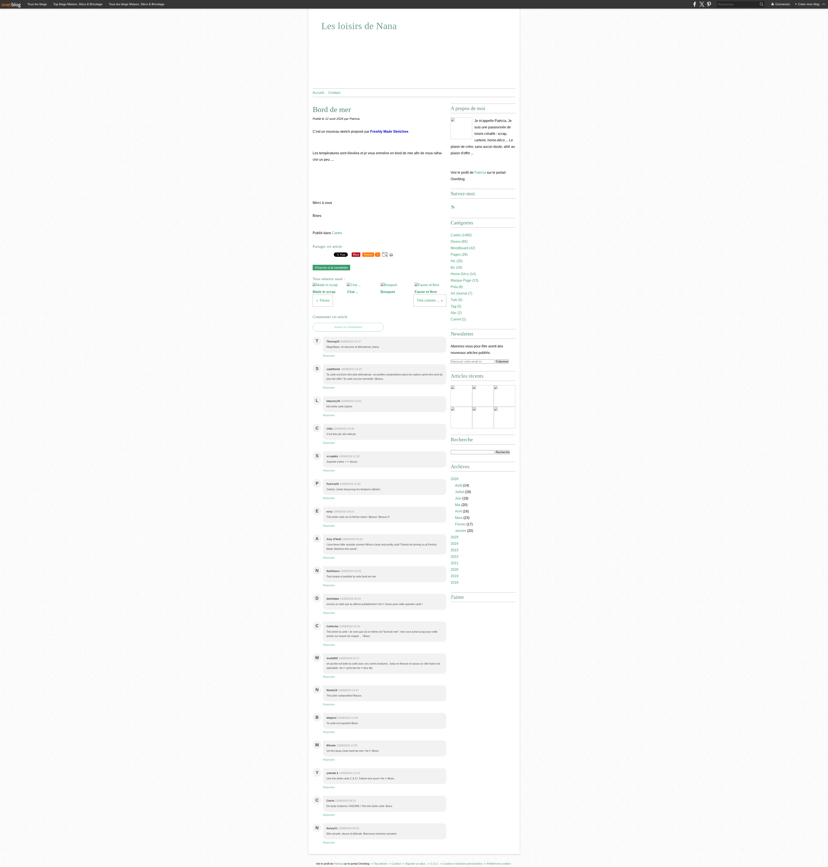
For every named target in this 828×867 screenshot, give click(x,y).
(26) (457, 261)
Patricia (480, 172)
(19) (456, 267)
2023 (454, 550)
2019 (454, 576)
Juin (458, 498)
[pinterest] (709, 4)
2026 (454, 479)
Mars (459, 518)
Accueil (318, 93)
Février (460, 524)
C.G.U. (434, 863)
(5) (456, 306)
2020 (454, 569)
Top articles (380, 863)
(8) (457, 287)
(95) (459, 241)
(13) (464, 280)
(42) (463, 248)
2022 (454, 556)
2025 (454, 537)
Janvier (460, 531)
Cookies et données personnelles (462, 863)
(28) (459, 254)
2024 (454, 543)
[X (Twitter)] (701, 4)
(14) (463, 274)
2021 (454, 563)
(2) (456, 313)
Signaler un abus (415, 863)
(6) (456, 300)
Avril (458, 511)
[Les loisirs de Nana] (461, 128)
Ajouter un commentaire (348, 327)
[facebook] (694, 4)
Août (458, 485)
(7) (461, 293)
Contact (334, 93)
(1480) (461, 235)
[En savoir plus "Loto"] (504, 396)
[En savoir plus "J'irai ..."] (483, 396)
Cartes (337, 233)
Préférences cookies (499, 863)
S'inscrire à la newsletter (331, 267)
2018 (454, 582)
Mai (458, 505)
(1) (458, 319)
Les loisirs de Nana (359, 25)
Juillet (459, 492)
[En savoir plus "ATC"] (483, 417)
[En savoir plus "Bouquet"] (461, 417)
